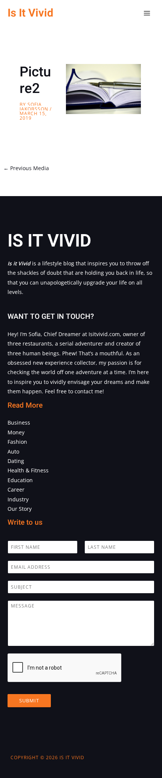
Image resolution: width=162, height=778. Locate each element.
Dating (16, 460)
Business (19, 422)
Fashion (17, 441)
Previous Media (26, 168)
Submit (29, 700)
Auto (13, 451)
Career (16, 489)
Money (16, 432)
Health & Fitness (28, 470)
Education (20, 480)
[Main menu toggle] (147, 13)
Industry (18, 499)
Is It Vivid (30, 13)
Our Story (20, 508)
